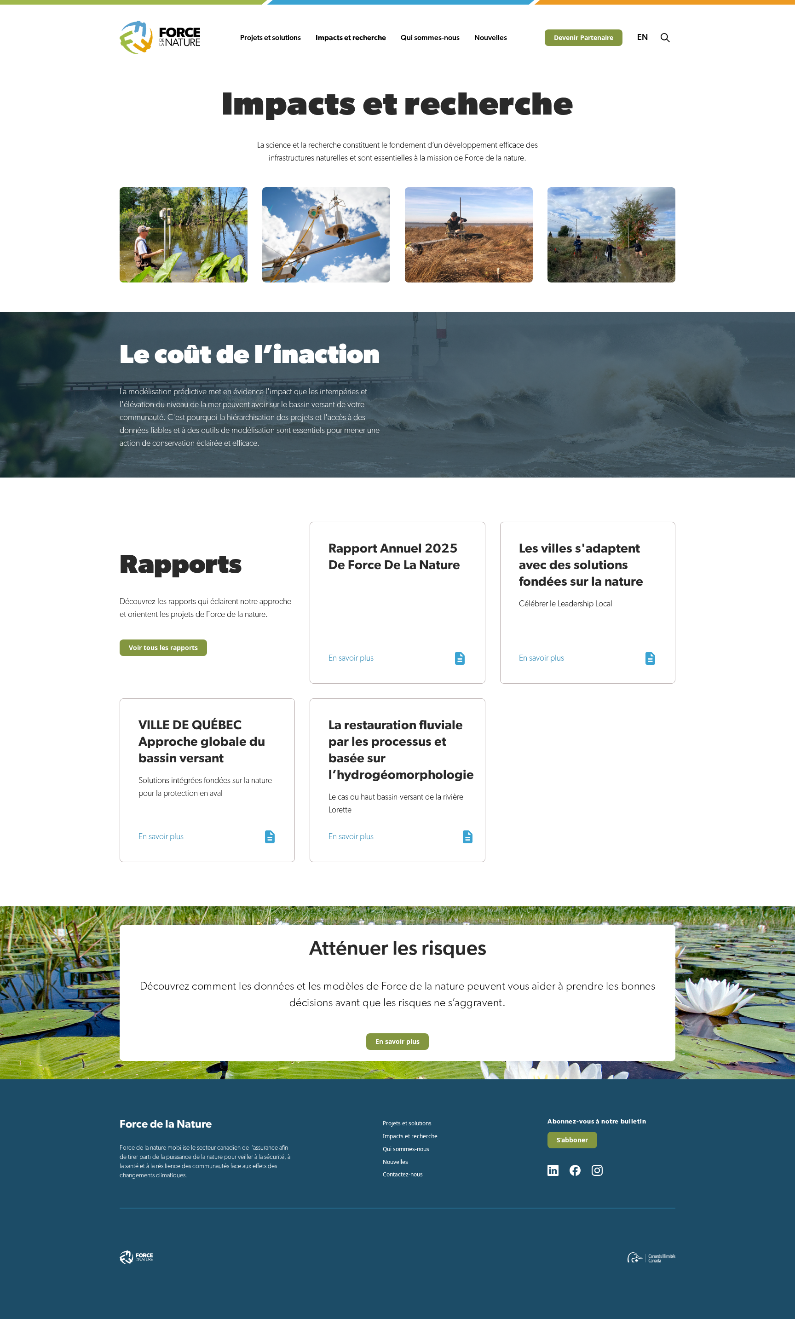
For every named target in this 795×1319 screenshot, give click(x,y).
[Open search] (665, 38)
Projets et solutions (270, 37)
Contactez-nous (403, 1174)
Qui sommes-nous (430, 37)
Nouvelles (490, 37)
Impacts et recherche (351, 37)
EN (642, 38)
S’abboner (572, 1139)
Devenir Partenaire (583, 37)
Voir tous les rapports (163, 647)
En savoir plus (397, 1041)
